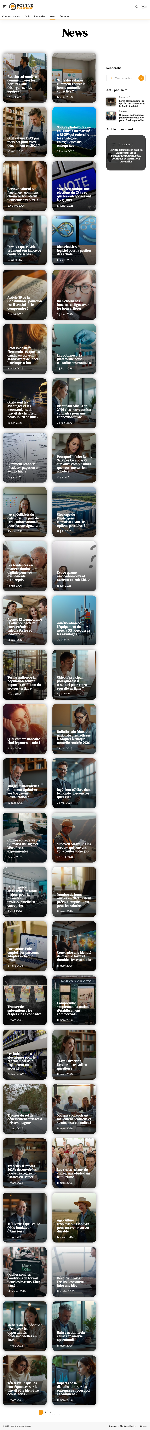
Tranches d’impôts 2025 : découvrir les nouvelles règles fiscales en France (22, 1171)
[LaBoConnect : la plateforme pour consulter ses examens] (74, 349)
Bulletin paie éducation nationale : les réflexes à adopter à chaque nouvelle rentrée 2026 (74, 737)
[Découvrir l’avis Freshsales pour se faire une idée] (74, 1272)
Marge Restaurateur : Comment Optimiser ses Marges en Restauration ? (23, 791)
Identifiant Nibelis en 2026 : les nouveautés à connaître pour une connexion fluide (74, 411)
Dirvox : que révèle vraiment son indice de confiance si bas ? (24, 250)
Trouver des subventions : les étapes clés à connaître (24, 1010)
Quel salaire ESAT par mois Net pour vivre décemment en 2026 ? (23, 142)
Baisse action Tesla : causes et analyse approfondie (72, 1336)
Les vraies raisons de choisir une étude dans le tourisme (73, 1173)
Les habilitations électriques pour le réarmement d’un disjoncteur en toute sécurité (22, 1061)
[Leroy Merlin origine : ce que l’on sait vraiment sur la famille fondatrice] (111, 102)
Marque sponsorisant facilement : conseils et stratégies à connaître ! (74, 1119)
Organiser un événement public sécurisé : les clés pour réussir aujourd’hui (131, 117)
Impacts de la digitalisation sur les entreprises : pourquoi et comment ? (73, 1388)
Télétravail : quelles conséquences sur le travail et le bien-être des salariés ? (23, 1388)
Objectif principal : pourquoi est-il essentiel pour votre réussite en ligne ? (72, 683)
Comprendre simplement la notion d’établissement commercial (73, 1008)
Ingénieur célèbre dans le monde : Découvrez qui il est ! (74, 793)
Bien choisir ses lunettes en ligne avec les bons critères (73, 305)
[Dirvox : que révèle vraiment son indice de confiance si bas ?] (25, 240)
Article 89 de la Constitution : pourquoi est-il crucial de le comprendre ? (24, 303)
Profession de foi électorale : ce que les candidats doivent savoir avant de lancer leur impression (23, 355)
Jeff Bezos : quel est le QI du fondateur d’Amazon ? (23, 1228)
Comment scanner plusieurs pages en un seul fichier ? (23, 468)
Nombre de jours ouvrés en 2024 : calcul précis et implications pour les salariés (74, 900)
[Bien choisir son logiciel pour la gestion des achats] (74, 240)
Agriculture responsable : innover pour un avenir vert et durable (73, 1226)
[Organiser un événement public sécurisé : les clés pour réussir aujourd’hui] (111, 116)
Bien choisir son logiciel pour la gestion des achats (74, 250)
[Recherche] (137, 6)
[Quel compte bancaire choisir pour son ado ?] (25, 729)
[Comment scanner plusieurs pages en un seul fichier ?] (25, 458)
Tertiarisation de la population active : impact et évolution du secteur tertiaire (24, 683)
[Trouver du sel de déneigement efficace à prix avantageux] (25, 1109)
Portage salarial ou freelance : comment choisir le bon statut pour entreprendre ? (22, 194)
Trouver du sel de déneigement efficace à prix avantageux (24, 1119)
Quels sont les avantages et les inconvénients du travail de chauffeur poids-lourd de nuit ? (22, 409)
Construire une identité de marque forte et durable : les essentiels (74, 956)
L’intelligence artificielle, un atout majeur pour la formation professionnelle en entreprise (22, 896)
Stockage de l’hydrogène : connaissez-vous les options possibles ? (71, 520)
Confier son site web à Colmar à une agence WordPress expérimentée (23, 846)
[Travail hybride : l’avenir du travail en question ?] (74, 1055)
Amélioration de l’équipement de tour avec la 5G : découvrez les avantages (73, 628)
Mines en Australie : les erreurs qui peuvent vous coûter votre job (74, 848)
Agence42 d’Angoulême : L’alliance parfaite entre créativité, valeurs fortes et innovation (24, 626)
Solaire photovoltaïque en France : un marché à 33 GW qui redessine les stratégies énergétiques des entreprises (74, 136)
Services (124, 111)
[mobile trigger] (5, 6)
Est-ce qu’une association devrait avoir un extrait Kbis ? (73, 576)
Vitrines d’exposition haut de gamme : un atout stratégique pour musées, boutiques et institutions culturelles (126, 155)
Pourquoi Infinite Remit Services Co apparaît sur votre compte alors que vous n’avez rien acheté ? (74, 464)
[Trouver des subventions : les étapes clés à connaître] (25, 1000)
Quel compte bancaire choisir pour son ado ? (23, 741)
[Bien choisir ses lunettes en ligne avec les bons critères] (74, 295)
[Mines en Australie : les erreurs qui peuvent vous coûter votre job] (74, 838)
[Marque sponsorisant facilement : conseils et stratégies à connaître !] (74, 1109)
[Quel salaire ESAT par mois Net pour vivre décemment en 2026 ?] (25, 132)
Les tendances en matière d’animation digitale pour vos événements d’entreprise (22, 572)
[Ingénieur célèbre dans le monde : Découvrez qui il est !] (74, 783)
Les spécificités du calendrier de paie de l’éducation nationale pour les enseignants (23, 520)
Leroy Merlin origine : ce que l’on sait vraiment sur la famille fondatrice (132, 103)
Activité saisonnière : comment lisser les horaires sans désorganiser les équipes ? (23, 84)
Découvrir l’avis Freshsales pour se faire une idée (71, 1282)
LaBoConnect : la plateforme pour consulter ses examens (74, 359)
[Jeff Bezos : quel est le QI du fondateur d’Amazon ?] (25, 1218)
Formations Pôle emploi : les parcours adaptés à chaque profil (23, 954)
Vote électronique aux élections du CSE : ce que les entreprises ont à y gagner (74, 194)
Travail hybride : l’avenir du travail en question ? (72, 1065)
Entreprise (125, 97)
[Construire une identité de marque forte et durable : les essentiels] (74, 946)
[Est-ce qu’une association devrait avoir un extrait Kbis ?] (74, 566)
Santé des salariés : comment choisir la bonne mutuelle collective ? (71, 86)
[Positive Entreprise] (21, 6)
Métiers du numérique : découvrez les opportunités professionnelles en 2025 (24, 1332)
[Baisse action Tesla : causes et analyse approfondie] (74, 1326)
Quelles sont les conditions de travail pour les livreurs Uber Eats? (23, 1280)
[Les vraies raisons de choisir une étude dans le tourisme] (74, 1163)
